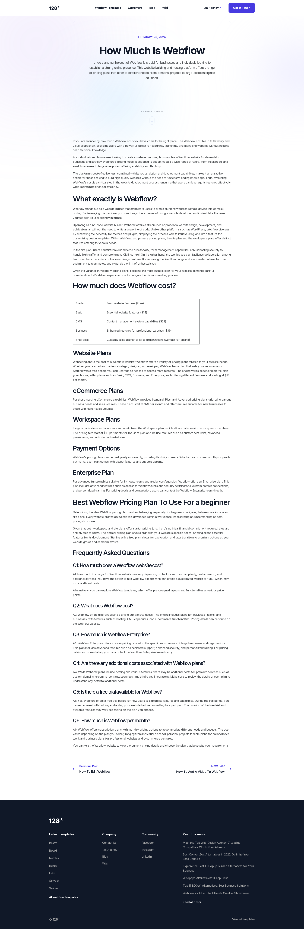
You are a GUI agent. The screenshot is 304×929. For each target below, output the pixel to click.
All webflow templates (63, 897)
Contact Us (109, 842)
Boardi (53, 850)
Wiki (104, 863)
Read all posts (192, 902)
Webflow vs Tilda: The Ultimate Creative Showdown (216, 893)
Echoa (53, 865)
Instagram (147, 849)
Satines (53, 888)
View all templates (243, 919)
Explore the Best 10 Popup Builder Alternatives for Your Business (218, 868)
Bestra (53, 843)
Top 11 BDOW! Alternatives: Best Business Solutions (216, 885)
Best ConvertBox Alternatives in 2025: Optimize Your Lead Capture (216, 857)
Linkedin (146, 856)
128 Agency (109, 849)
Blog (105, 856)
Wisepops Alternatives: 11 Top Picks (205, 878)
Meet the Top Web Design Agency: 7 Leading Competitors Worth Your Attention (211, 845)
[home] (54, 8)
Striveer (54, 880)
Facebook (147, 842)
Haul (52, 873)
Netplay (54, 858)
